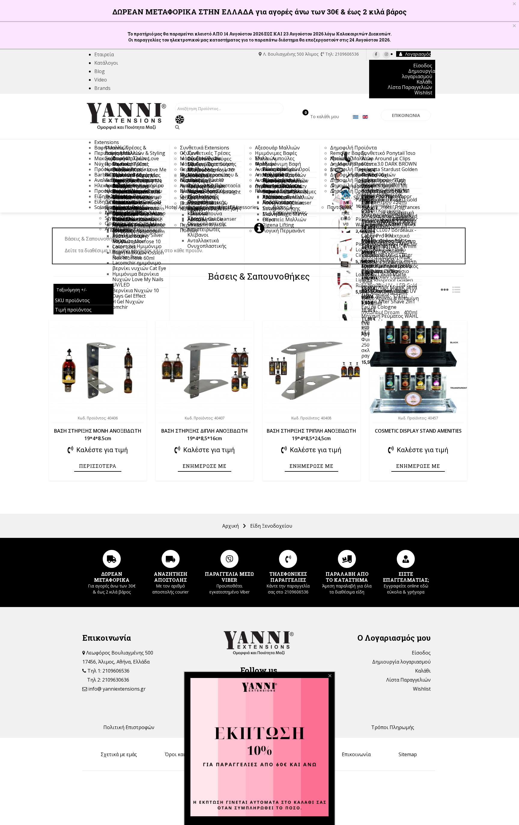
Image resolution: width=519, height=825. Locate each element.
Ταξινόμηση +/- (71, 290)
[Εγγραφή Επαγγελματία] (405, 559)
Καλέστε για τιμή (102, 450)
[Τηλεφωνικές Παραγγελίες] (288, 559)
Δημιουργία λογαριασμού (401, 661)
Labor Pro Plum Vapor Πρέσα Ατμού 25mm (386, 199)
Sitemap (408, 754)
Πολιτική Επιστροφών (128, 727)
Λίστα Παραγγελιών (408, 679)
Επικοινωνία (356, 754)
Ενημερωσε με (204, 466)
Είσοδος (421, 652)
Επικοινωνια (406, 115)
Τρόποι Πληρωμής (392, 727)
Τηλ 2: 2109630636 (108, 679)
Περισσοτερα (98, 466)
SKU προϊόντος (72, 300)
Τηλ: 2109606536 (341, 54)
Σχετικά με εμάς (119, 754)
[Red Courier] (170, 559)
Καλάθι (423, 670)
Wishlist (422, 688)
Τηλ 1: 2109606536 (107, 670)
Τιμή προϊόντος (73, 309)
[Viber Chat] (229, 559)
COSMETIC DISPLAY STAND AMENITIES (418, 431)
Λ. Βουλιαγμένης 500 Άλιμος (290, 54)
